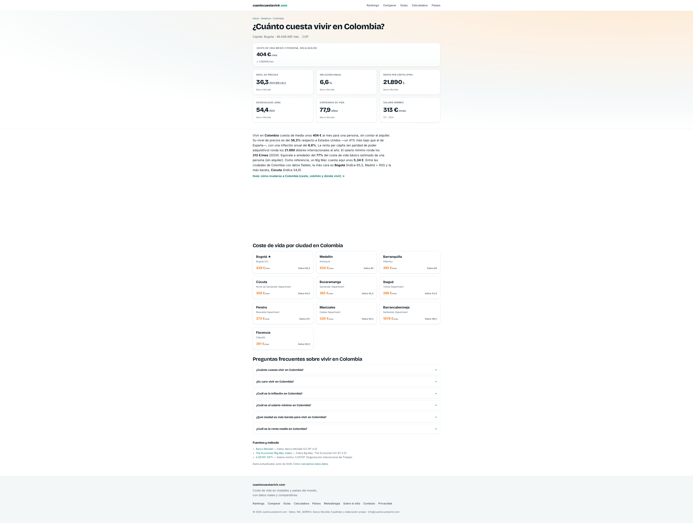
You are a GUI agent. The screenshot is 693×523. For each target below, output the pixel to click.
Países (436, 5)
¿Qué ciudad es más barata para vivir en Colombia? (291, 417)
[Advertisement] (346, 210)
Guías (404, 5)
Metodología (332, 503)
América (266, 18)
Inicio (256, 18)
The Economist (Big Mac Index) (274, 453)
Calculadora (420, 5)
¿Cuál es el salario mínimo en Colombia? (283, 405)
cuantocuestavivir (270, 5)
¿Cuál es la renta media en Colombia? (281, 429)
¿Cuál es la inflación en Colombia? (279, 393)
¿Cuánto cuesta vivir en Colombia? (280, 370)
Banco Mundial (264, 448)
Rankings (373, 5)
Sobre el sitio (351, 503)
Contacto (369, 503)
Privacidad (385, 503)
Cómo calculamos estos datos (310, 463)
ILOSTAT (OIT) (264, 457)
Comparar (389, 5)
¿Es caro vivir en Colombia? (275, 381)
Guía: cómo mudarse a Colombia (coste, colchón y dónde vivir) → (299, 176)
